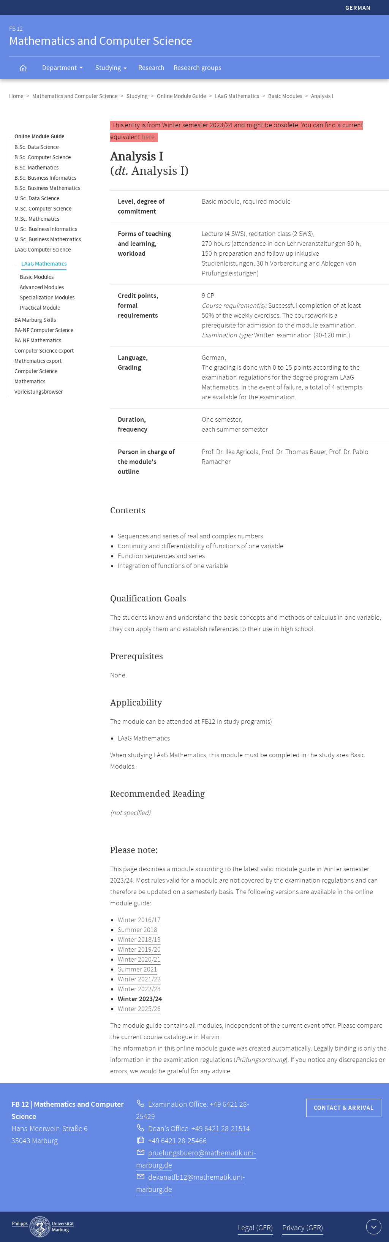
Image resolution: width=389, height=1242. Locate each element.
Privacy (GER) (302, 1228)
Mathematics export (38, 361)
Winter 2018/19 (139, 940)
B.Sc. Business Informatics (45, 178)
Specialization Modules (47, 297)
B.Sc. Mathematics (36, 167)
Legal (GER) (255, 1228)
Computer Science (35, 371)
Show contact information (373, 1226)
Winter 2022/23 (139, 989)
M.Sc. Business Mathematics (47, 239)
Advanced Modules (42, 287)
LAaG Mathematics (237, 96)
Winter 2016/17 (139, 920)
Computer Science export (44, 350)
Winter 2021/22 (139, 979)
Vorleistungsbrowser (38, 392)
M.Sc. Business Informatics (45, 229)
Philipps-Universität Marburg (43, 1226)
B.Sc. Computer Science (42, 157)
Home (16, 96)
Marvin (210, 1037)
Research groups (197, 67)
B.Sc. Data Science (36, 147)
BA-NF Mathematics (37, 340)
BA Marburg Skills (35, 320)
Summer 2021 (137, 969)
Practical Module (40, 308)
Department (59, 67)
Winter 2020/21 (139, 959)
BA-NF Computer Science (43, 330)
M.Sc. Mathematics (36, 219)
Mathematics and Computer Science (74, 96)
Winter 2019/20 (139, 949)
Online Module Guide (181, 96)
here (148, 137)
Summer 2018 (137, 930)
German (358, 8)
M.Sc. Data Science (36, 198)
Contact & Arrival (344, 1108)
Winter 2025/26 (139, 1009)
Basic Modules (285, 96)
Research (151, 67)
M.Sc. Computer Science (42, 208)
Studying (108, 67)
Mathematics (29, 381)
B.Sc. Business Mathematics (47, 188)
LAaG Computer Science (42, 249)
